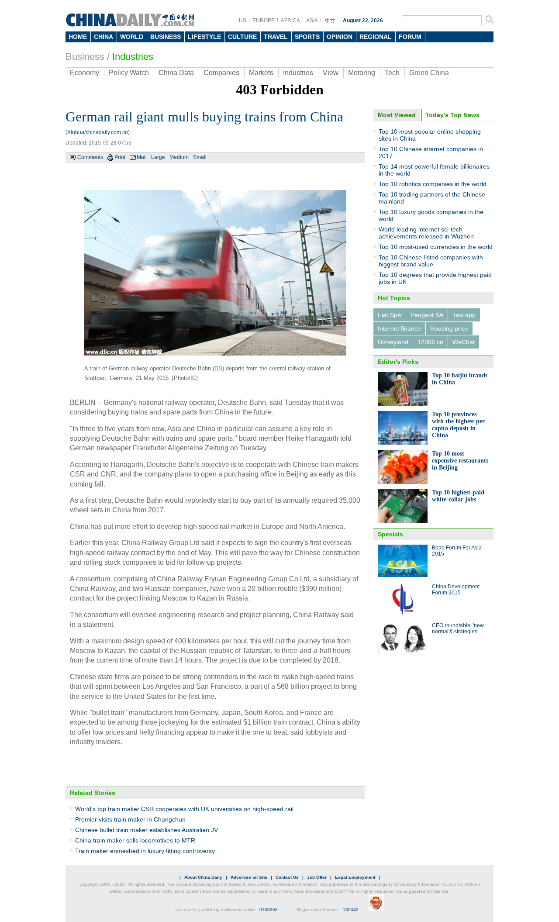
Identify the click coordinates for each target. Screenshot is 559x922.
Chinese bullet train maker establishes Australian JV (146, 829)
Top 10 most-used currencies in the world (436, 246)
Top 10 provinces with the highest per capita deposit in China (458, 425)
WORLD (131, 36)
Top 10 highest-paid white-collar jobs (458, 496)
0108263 (268, 909)
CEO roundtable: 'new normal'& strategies (458, 628)
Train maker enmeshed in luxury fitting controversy (145, 850)
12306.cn (430, 341)
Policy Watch (129, 72)
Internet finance (399, 328)
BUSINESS (165, 36)
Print (119, 157)
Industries (132, 56)
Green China (429, 72)
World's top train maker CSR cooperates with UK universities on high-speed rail (184, 808)
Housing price (449, 328)
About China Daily (203, 877)
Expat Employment (355, 877)
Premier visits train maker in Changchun (130, 819)
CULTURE (242, 36)
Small (200, 157)
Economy (84, 72)
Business (85, 56)
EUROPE (263, 20)
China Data (176, 72)
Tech (392, 72)
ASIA (312, 20)
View (330, 72)
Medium (179, 157)
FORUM (410, 36)
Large (158, 157)
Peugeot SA (427, 314)
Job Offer (317, 877)
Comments (90, 157)
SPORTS (307, 36)
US (242, 20)
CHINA (103, 36)
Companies (221, 72)
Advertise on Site (249, 877)
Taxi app (464, 314)
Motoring (361, 72)
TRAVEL (276, 36)
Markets (261, 72)
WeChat (463, 341)
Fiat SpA (389, 314)
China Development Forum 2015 (456, 590)
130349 (351, 909)
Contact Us (287, 877)
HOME (78, 36)
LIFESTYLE (204, 36)
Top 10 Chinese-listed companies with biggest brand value (431, 261)
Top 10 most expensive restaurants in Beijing (460, 460)
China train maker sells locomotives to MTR (135, 840)
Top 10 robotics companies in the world (433, 183)
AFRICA (290, 20)
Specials (390, 534)
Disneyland (393, 341)
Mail (142, 157)
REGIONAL (375, 36)
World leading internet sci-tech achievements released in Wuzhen (426, 233)
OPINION (339, 36)
